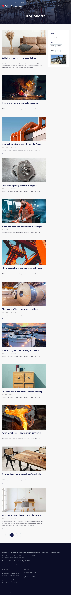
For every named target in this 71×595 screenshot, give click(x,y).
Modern (63, 48)
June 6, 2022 (5, 518)
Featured (59, 45)
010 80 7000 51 (31, 576)
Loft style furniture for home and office (19, 58)
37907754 (30, 578)
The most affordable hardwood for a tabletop (22, 391)
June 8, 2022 (5, 147)
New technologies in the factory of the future (21, 144)
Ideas (52, 48)
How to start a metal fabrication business (20, 103)
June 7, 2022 (5, 394)
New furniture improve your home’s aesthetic (21, 474)
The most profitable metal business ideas (20, 309)
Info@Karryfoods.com (30, 572)
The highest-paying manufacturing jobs (19, 185)
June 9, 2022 (5, 106)
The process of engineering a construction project (23, 268)
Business (52, 45)
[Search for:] (58, 37)
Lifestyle (57, 48)
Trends (58, 50)
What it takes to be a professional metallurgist (22, 226)
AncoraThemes (6, 592)
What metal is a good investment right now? (21, 432)
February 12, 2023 (6, 61)
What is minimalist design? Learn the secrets (21, 515)
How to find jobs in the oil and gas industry (20, 350)
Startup (52, 50)
